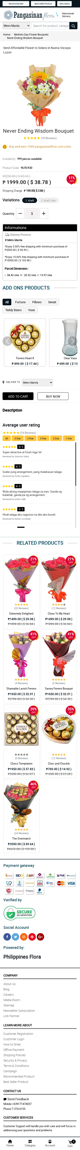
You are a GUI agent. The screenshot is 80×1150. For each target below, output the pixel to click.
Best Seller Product (43, 3)
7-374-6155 (18, 1109)
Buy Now (53, 396)
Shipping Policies (14, 1055)
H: (44, 275)
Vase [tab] (31, 310)
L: (12, 275)
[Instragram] (24, 937)
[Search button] (73, 25)
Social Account (16, 927)
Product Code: (17, 168)
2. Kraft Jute (48, 200)
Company (10, 975)
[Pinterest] (32, 937)
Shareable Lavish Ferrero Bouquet (21, 690)
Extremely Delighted (21, 613)
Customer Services (18, 1117)
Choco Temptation (21, 763)
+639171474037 (22, 1104)
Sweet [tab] (52, 302)
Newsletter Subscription (19, 1011)
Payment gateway (18, 865)
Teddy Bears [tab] (13, 310)
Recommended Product (19, 1076)
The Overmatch (21, 838)
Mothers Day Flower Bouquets (31, 34)
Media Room (11, 1000)
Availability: (22, 159)
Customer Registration (18, 1034)
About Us (9, 984)
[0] (70, 1142)
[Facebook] (7, 937)
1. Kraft (29, 200)
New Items (65, 3)
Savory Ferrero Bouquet (59, 688)
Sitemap (8, 1005)
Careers (8, 995)
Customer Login (13, 1039)
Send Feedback (18, 1099)
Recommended (16, 3)
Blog (6, 989)
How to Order (12, 1044)
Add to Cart (18, 396)
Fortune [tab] (20, 302)
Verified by (12, 899)
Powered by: (14, 947)
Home (6, 34)
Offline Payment (13, 1050)
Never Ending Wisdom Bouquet (25, 38)
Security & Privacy (15, 1060)
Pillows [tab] (37, 302)
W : (28, 275)
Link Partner (11, 1016)
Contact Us (12, 1091)
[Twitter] (15, 937)
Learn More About (17, 1025)
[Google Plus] (40, 937)
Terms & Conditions (16, 1066)
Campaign (10, 1071)
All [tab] (7, 302)
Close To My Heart (59, 613)
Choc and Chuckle (59, 763)
